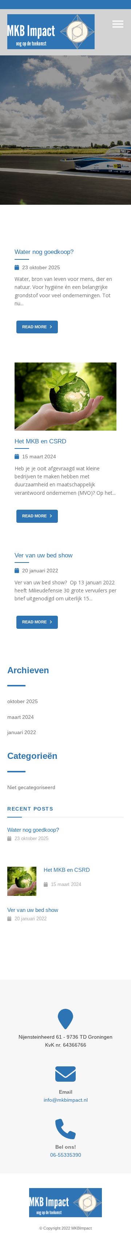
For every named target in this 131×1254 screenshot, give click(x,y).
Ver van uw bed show (43, 555)
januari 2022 (21, 732)
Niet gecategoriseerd (31, 787)
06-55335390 (65, 1155)
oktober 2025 (22, 701)
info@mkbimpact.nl (66, 1100)
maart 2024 (20, 717)
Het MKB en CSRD (40, 441)
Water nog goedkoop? (44, 251)
